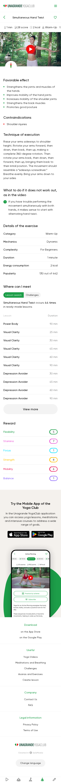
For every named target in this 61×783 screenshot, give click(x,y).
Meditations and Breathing (30, 662)
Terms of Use (30, 730)
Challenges (30, 668)
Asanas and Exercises (30, 674)
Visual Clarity (11, 332)
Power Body (10, 323)
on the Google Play (30, 637)
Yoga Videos (30, 657)
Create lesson (31, 680)
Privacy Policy (30, 724)
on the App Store (30, 631)
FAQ (30, 705)
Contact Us (30, 699)
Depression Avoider (15, 373)
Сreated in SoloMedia (30, 753)
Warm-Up (52, 233)
